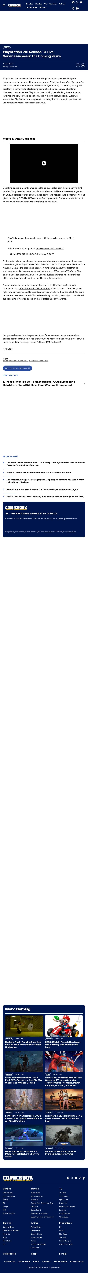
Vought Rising (64, 1213)
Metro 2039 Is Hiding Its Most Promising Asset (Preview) (60, 1152)
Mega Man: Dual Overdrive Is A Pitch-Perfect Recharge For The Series (22, 1154)
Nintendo (6, 1234)
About (36, 1261)
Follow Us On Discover (16, 368)
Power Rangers (65, 1241)
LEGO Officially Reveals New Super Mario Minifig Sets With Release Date (63, 1045)
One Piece (35, 1248)
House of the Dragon (67, 1206)
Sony (46, 361)
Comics (29, 4)
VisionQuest (64, 1217)
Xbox (5, 1237)
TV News (62, 1193)
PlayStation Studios (36, 361)
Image (5, 1206)
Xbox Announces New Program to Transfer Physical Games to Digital (42, 489)
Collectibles (31, 7)
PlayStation (12, 361)
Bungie (5, 361)
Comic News (7, 1193)
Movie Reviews (37, 1196)
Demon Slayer (36, 1234)
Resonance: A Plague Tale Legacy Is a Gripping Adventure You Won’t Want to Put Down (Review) (45, 481)
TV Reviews (63, 1196)
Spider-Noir (63, 1199)
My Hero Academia (38, 1244)
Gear (48, 1074)
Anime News (36, 1227)
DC (4, 1203)
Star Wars (63, 1234)
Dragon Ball (35, 1230)
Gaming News (8, 1227)
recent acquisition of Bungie (31, 102)
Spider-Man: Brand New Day (42, 1203)
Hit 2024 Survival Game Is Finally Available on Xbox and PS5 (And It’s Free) (45, 496)
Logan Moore (9, 64)
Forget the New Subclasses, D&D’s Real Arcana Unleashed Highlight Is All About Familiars (23, 1118)
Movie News (35, 1193)
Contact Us (9, 1261)
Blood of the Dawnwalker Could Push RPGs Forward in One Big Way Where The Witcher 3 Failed (23, 1080)
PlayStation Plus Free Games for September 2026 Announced (39, 472)
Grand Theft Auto (66, 1244)
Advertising (24, 1261)
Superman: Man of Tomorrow (42, 1217)
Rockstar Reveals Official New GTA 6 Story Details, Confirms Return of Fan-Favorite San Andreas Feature (46, 464)
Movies (38, 4)
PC (4, 1244)
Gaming (52, 4)
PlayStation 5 (23, 361)
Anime (62, 4)
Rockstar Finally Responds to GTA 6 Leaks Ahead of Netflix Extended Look (63, 1118)
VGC (10, 348)
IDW (4, 1210)
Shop (34, 1254)
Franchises (65, 1223)
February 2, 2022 (45, 253)
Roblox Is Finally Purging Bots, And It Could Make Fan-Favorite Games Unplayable (23, 1045)
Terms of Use (48, 532)
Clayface (34, 1206)
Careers (46, 1261)
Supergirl (34, 1199)
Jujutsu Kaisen (36, 1237)
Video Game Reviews (11, 1230)
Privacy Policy (71, 532)
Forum (43, 7)
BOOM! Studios (9, 1213)
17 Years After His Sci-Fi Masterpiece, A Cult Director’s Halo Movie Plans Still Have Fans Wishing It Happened (39, 383)
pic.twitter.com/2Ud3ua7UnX (50, 248)
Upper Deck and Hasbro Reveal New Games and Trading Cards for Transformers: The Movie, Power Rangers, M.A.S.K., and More (63, 1081)
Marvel (5, 1199)
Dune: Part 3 (36, 1210)
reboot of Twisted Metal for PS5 (34, 288)
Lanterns (62, 1210)
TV (45, 4)
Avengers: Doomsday (39, 1213)
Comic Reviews (9, 1196)
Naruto (33, 1241)
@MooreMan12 (53, 342)
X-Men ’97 (63, 1203)
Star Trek (62, 1237)
